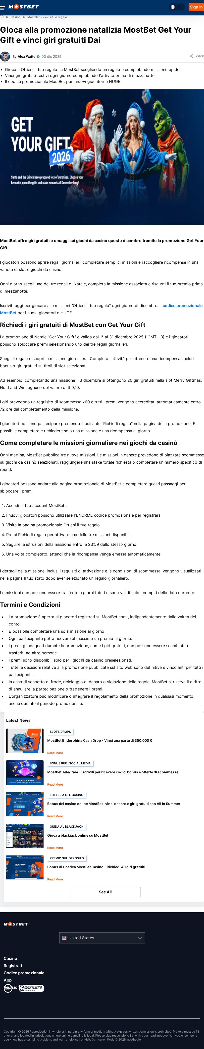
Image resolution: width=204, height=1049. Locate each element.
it (178, 7)
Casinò (10, 958)
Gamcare (98, 1039)
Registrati (13, 965)
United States (81, 937)
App (8, 980)
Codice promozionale (24, 972)
